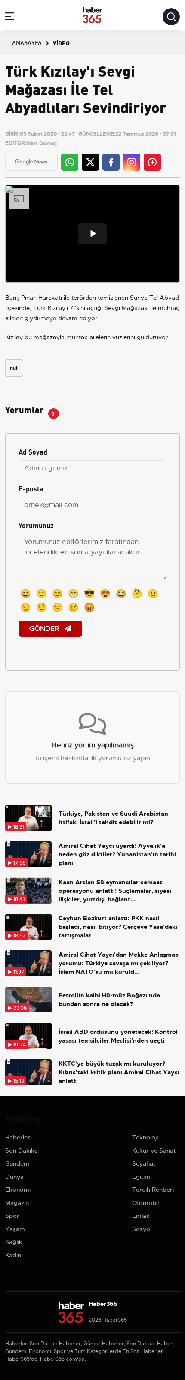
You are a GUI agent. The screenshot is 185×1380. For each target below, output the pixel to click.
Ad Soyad (32, 451)
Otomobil (145, 1203)
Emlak (141, 1216)
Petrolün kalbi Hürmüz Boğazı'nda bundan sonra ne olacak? (109, 999)
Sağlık (13, 1242)
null (14, 368)
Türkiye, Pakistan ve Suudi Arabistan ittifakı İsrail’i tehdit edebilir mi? (113, 818)
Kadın (13, 1255)
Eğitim (141, 1177)
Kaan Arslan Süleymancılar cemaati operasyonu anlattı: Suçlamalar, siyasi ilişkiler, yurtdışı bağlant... (115, 890)
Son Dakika (21, 1150)
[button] (9, 17)
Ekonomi (18, 1189)
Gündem (17, 1163)
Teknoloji (145, 1137)
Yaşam (15, 1229)
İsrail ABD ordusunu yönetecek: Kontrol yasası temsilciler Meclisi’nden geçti (118, 1036)
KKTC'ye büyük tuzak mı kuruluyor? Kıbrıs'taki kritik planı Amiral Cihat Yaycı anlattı (119, 1072)
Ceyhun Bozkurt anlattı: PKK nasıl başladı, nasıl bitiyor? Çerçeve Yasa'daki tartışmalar (118, 926)
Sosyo (141, 1229)
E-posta (30, 488)
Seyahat (143, 1163)
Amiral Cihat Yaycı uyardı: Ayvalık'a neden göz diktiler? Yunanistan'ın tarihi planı (117, 854)
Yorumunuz (36, 525)
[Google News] (31, 162)
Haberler (17, 1137)
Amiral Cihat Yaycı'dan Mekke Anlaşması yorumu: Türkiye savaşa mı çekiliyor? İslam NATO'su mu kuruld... (119, 963)
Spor (12, 1216)
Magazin (17, 1203)
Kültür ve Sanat (154, 1150)
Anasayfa (27, 42)
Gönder (45, 628)
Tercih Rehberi (153, 1189)
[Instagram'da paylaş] (131, 162)
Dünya (14, 1177)
